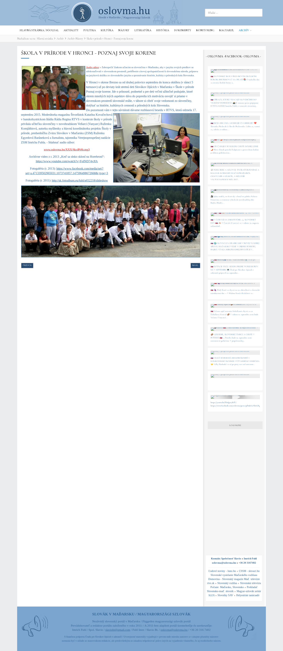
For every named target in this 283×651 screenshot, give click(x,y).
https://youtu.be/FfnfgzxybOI (223, 402)
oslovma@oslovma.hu (224, 562)
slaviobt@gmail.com (117, 629)
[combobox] (234, 13)
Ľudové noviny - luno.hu (222, 571)
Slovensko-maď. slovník (220, 591)
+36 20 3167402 (247, 562)
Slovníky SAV (225, 595)
